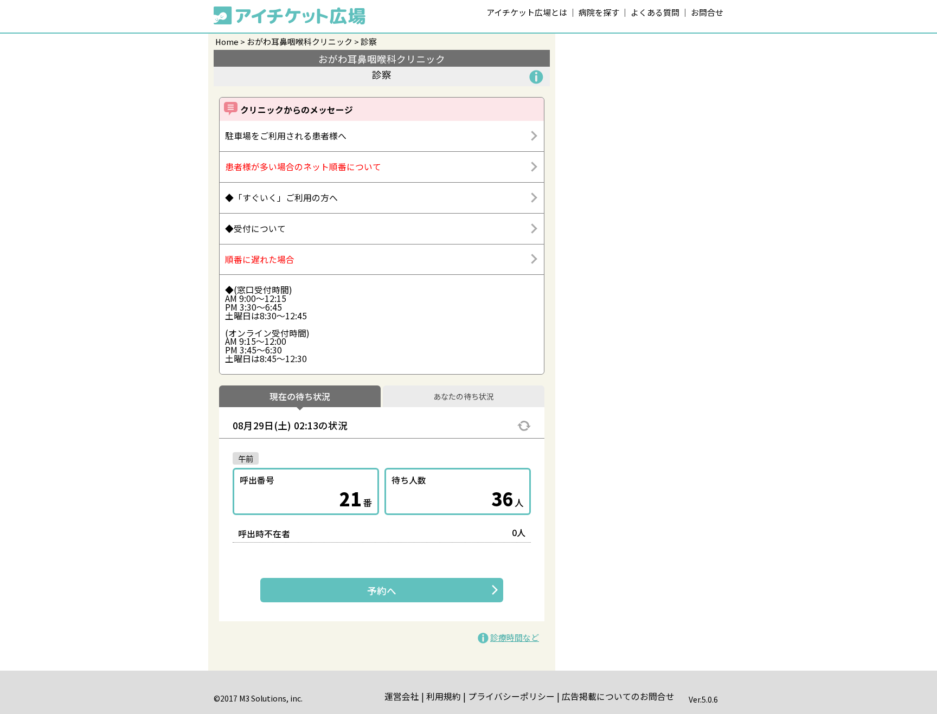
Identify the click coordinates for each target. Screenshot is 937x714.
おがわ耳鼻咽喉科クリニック (299, 41)
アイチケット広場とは (526, 12)
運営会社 (401, 696)
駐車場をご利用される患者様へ (285, 136)
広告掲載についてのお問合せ (618, 696)
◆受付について (255, 228)
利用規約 (443, 696)
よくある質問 (655, 12)
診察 (369, 41)
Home (227, 41)
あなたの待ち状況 (463, 397)
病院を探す (599, 12)
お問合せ (707, 12)
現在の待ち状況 (299, 397)
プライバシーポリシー (511, 696)
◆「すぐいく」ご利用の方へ (281, 197)
